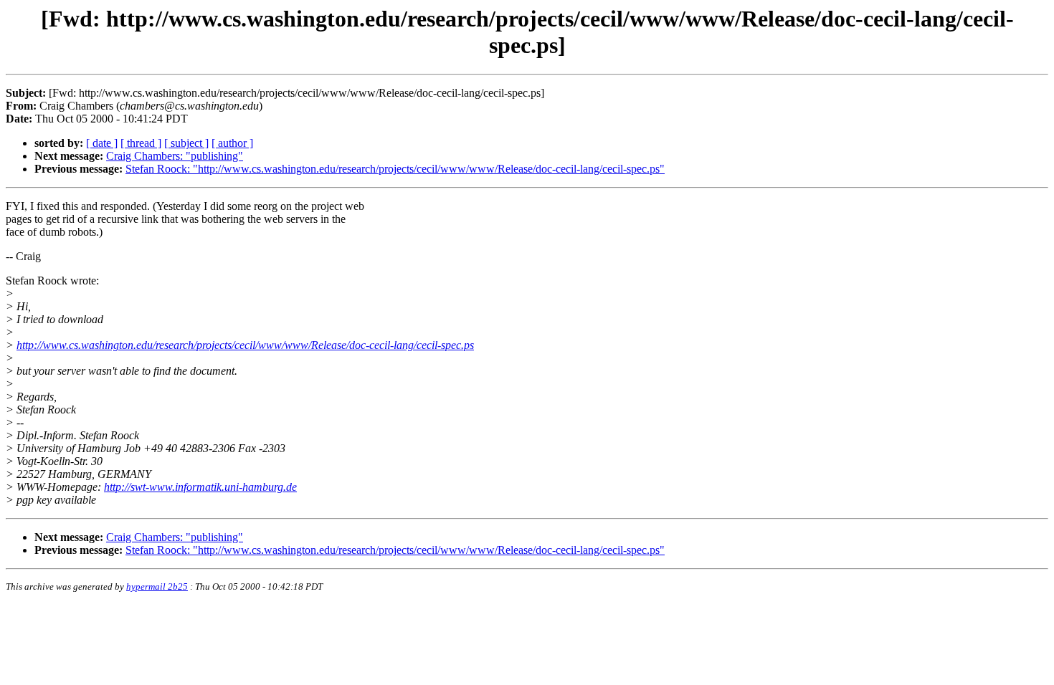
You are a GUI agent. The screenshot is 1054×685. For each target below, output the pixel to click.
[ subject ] (186, 143)
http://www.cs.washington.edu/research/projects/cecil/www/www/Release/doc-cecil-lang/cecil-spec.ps (245, 345)
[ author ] (232, 143)
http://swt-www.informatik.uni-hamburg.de (200, 487)
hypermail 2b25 (157, 586)
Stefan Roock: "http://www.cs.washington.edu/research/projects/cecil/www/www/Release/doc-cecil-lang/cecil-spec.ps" (395, 169)
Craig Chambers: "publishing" (174, 156)
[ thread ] (140, 143)
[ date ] (102, 143)
